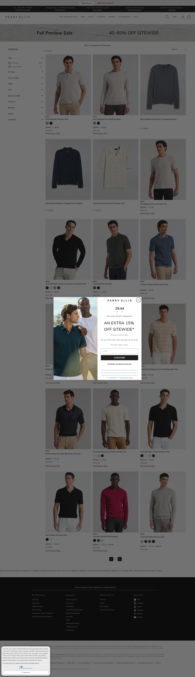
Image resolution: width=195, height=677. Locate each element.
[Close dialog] (139, 300)
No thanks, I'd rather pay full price (119, 364)
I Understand (26, 672)
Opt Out (10, 663)
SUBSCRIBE (119, 357)
